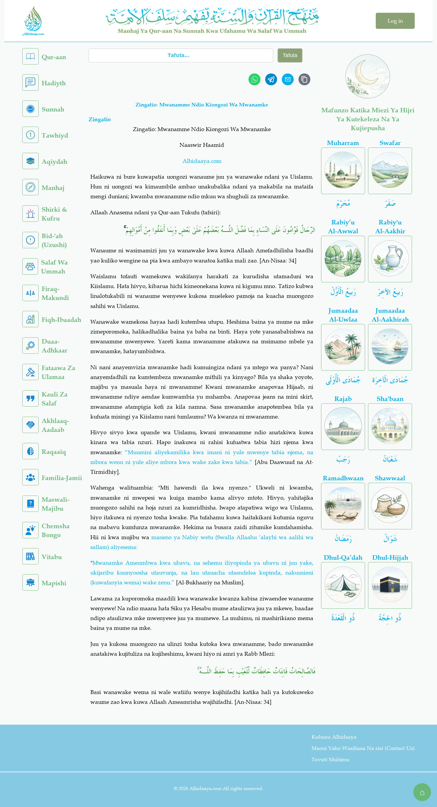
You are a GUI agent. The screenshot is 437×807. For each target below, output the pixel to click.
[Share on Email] (288, 79)
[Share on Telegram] (271, 79)
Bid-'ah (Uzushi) (54, 240)
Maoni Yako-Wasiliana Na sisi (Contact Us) (363, 748)
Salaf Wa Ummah (54, 266)
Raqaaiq (54, 452)
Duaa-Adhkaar (54, 345)
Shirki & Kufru (54, 213)
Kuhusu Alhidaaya (334, 737)
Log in (395, 21)
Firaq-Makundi (55, 293)
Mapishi (54, 583)
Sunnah (53, 109)
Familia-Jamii (62, 478)
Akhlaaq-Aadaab (55, 425)
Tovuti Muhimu (331, 759)
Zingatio (100, 119)
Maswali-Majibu (55, 503)
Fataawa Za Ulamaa (58, 372)
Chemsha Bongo (56, 530)
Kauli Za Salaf (54, 398)
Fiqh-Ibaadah (61, 320)
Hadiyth (54, 83)
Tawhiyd (55, 135)
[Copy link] (304, 79)
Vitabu (52, 557)
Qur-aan (54, 57)
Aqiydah (54, 162)
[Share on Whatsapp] (254, 79)
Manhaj (53, 188)
